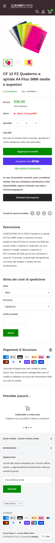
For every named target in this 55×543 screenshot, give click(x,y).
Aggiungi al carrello (27, 151)
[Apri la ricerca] (37, 11)
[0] (49, 11)
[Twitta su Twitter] (44, 213)
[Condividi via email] (50, 213)
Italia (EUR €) (10, 503)
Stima (11, 333)
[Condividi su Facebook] (32, 213)
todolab (35, 537)
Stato (5, 286)
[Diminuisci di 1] (17, 123)
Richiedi (12, 489)
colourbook (10, 91)
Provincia (8, 300)
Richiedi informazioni (27, 197)
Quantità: (7, 123)
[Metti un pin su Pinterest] (38, 213)
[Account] (43, 11)
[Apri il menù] (4, 6)
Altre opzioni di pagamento (27, 168)
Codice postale (10, 314)
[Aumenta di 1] (36, 123)
